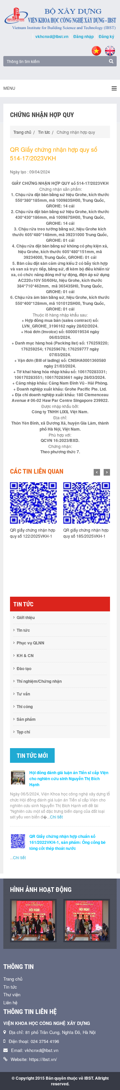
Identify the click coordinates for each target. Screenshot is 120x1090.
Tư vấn (23, 694)
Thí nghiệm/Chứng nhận (39, 681)
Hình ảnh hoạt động (41, 890)
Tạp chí (23, 732)
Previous (97, 472)
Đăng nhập (83, 36)
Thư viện (11, 994)
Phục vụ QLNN (30, 643)
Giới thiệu (26, 617)
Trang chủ (22, 132)
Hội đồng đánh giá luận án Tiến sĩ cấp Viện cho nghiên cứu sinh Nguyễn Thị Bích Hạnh (68, 778)
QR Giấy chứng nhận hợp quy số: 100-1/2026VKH (90, 532)
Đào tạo (24, 668)
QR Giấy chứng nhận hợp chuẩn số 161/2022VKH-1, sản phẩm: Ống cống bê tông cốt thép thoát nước (67, 842)
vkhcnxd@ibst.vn (51, 36)
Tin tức (44, 132)
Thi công (25, 706)
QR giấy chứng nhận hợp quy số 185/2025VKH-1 (36, 532)
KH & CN (25, 655)
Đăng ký (106, 36)
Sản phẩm (26, 719)
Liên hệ (10, 1002)
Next (107, 472)
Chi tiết (56, 817)
